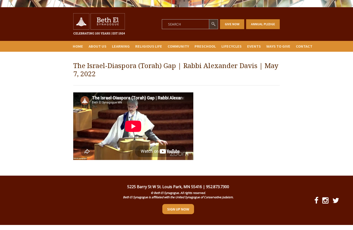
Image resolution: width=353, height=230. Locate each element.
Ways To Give (278, 46)
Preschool (205, 46)
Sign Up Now (178, 209)
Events (254, 46)
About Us (97, 46)
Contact (304, 46)
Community (178, 46)
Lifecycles (231, 46)
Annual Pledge (263, 24)
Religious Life (148, 46)
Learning (121, 46)
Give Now (232, 24)
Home (78, 46)
